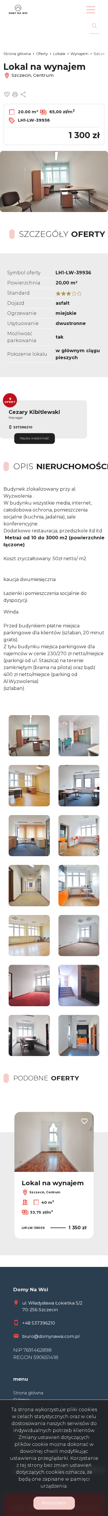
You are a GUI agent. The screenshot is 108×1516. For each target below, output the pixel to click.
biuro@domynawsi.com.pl (50, 1336)
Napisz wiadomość (34, 438)
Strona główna (28, 1393)
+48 (27, 1323)
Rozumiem (54, 1503)
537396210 (22, 427)
